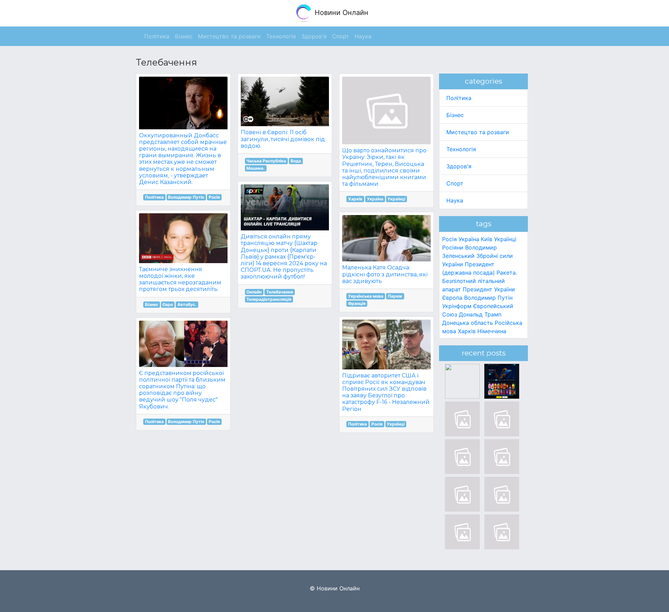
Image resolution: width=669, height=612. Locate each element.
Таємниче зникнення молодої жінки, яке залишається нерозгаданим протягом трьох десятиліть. (180, 279)
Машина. (255, 168)
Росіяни (452, 247)
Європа (452, 297)
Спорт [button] (340, 36)
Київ (486, 239)
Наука (454, 200)
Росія (214, 197)
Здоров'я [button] (313, 36)
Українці (396, 198)
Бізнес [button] (183, 36)
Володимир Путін (186, 197)
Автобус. (187, 304)
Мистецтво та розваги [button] (229, 36)
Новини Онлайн (340, 12)
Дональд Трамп (480, 314)
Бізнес (151, 304)
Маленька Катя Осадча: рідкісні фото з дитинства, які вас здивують (385, 274)
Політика (154, 197)
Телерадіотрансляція (268, 299)
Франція (357, 303)
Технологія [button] (281, 36)
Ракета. (507, 272)
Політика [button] (156, 36)
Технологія (461, 149)
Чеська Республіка (266, 160)
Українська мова (365, 296)
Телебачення (279, 291)
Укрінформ (456, 306)
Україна (375, 198)
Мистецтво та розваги (477, 132)
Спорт (454, 183)
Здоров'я (458, 166)
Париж (395, 296)
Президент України (489, 289)
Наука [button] (363, 36)
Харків (355, 198)
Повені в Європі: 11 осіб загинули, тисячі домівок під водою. (283, 139)
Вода (296, 160)
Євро (167, 304)
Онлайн (254, 291)
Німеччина (491, 331)
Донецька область (467, 322)
